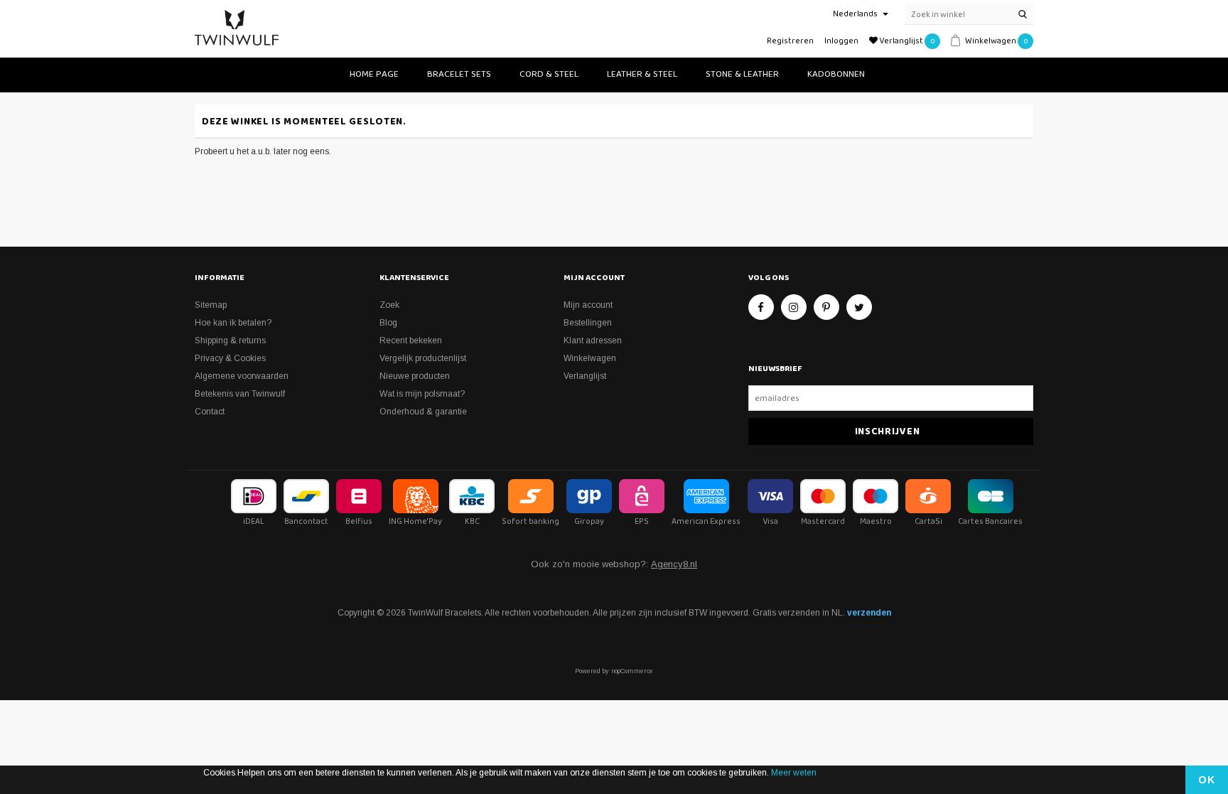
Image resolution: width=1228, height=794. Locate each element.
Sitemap (211, 305)
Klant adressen (593, 340)
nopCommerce (632, 671)
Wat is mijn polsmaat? (422, 394)
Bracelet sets (459, 74)
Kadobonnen (836, 74)
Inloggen (841, 40)
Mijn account (588, 305)
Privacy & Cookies (230, 358)
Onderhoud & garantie (423, 412)
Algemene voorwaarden (242, 376)
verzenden (869, 613)
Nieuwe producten (414, 376)
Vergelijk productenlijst (422, 358)
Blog (388, 323)
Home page (374, 74)
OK (1206, 779)
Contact (210, 412)
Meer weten (794, 773)
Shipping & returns (230, 340)
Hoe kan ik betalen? (233, 323)
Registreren (790, 40)
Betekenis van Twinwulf (240, 394)
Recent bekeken (410, 340)
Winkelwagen (590, 358)
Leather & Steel (642, 74)
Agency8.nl (674, 564)
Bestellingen (588, 323)
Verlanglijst (585, 376)
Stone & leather (742, 74)
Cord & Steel (548, 74)
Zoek (389, 305)
